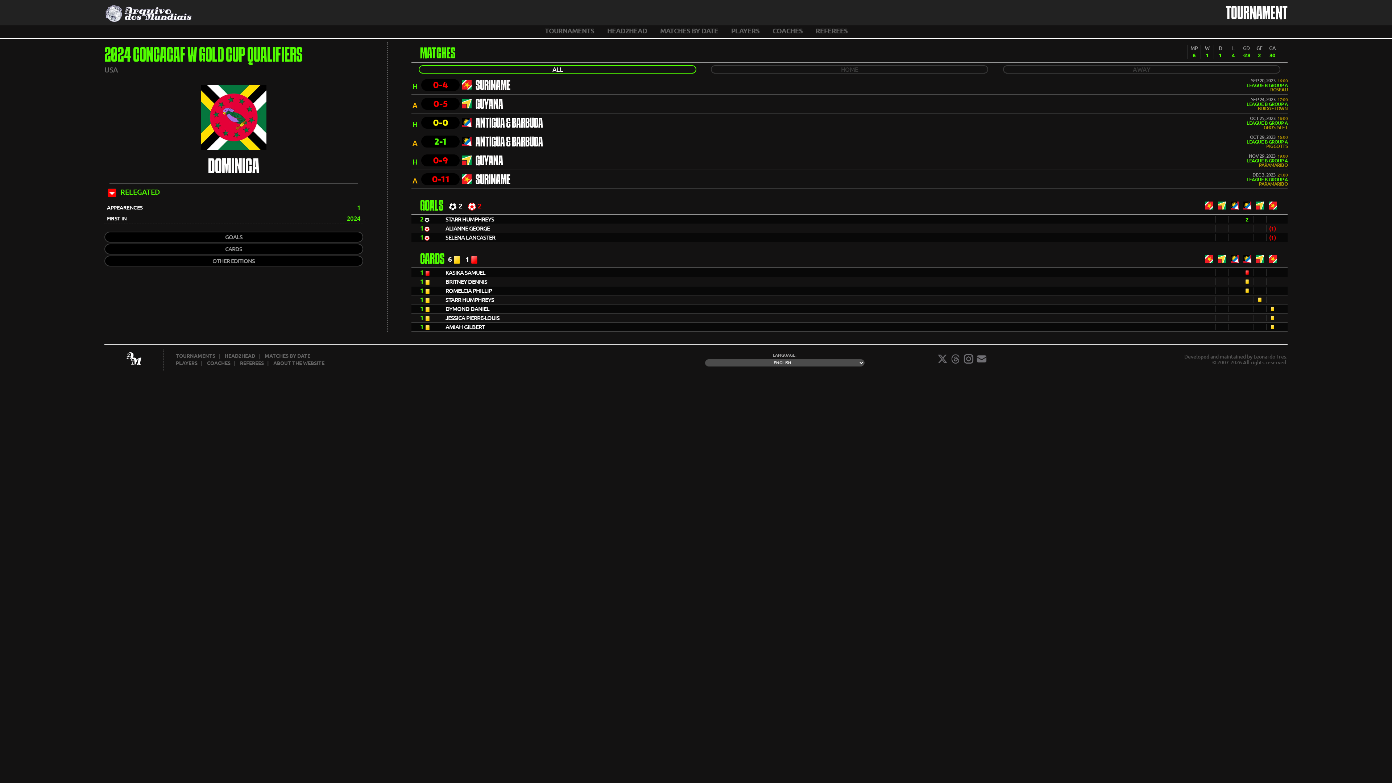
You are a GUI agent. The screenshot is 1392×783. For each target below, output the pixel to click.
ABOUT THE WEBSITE (298, 363)
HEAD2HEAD (627, 31)
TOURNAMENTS (569, 31)
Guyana (489, 105)
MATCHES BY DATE (689, 31)
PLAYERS (745, 31)
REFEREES (832, 31)
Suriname (493, 86)
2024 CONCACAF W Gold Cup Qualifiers (203, 56)
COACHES (787, 31)
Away (1141, 69)
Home (849, 69)
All (557, 69)
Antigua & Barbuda (509, 124)
